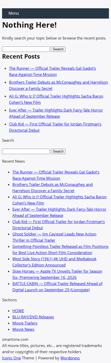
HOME (18, 310)
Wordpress (70, 357)
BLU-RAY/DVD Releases (33, 316)
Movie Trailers (24, 323)
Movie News (23, 329)
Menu (14, 13)
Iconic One (11, 357)
